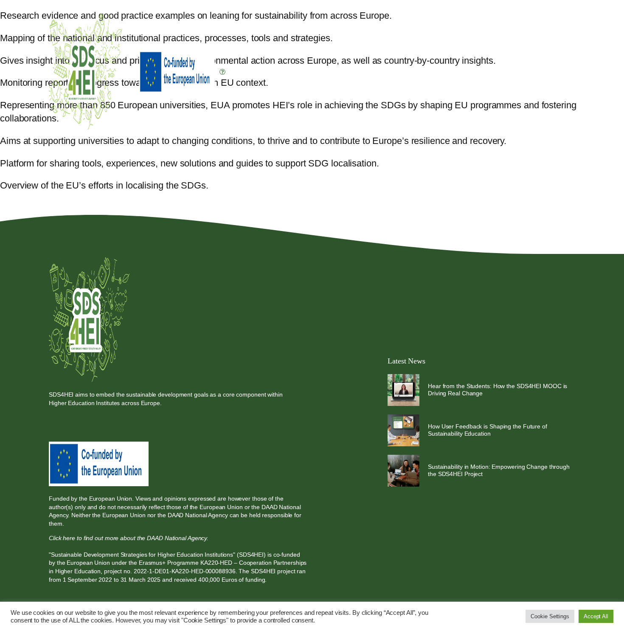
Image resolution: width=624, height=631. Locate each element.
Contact (558, 116)
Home (383, 116)
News (528, 116)
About (409, 116)
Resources (483, 116)
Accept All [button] (596, 616)
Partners (442, 116)
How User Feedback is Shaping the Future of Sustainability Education (487, 430)
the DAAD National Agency (192, 515)
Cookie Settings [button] (550, 616)
